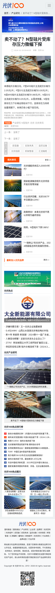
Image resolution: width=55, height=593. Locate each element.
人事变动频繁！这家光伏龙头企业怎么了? (25, 338)
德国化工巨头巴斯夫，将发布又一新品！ (40, 511)
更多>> (46, 260)
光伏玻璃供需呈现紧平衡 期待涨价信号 (24, 444)
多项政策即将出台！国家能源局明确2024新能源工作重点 (29, 448)
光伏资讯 (37, 536)
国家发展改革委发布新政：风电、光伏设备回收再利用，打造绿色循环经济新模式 (29, 466)
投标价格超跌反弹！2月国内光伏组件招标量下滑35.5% (28, 433)
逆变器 (15, 145)
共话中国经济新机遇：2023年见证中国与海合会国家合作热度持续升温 (29, 462)
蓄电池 (21, 536)
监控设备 (43, 145)
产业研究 (15, 13)
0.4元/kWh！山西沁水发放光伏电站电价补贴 (27, 330)
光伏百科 (47, 529)
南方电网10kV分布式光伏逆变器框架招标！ (26, 455)
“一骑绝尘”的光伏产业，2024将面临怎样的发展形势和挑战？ (37, 245)
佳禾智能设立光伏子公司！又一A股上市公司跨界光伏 (40, 493)
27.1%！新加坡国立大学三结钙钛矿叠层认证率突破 (28, 342)
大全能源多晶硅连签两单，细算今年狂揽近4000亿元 (27, 320)
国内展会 (7, 529)
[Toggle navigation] (49, 5)
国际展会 (16, 529)
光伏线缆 (15, 151)
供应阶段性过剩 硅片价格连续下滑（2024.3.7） (28, 346)
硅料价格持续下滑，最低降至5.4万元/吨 (24, 459)
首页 (6, 13)
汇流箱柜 (43, 151)
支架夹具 (29, 145)
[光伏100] (13, 5)
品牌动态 (23, 539)
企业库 (32, 529)
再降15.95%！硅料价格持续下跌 (21, 441)
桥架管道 (29, 151)
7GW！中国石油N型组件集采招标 (22, 451)
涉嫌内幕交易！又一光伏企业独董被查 (24, 326)
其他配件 (28, 536)
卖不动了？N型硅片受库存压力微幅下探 (27, 420)
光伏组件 (9, 533)
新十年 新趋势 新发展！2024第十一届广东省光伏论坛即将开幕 (28, 334)
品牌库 (39, 529)
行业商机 (45, 536)
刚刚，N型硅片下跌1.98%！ (37, 227)
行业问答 (31, 539)
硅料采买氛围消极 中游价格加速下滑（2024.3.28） (29, 437)
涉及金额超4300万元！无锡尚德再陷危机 (15, 511)
